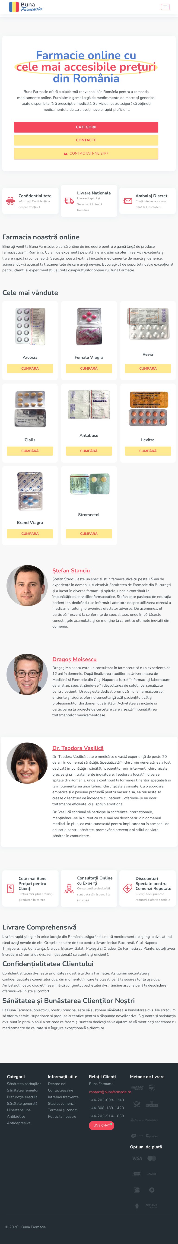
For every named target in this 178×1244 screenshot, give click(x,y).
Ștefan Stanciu (71, 570)
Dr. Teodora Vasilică (78, 748)
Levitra (148, 440)
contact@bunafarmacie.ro (110, 1092)
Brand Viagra (30, 522)
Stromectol (89, 515)
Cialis (30, 440)
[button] (86, 153)
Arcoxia (30, 357)
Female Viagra (89, 357)
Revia (148, 354)
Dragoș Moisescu (74, 659)
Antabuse (88, 435)
